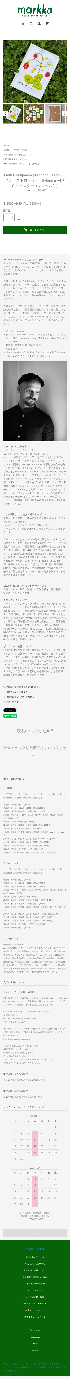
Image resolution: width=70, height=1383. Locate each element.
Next (64, 113)
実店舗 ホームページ (35, 1310)
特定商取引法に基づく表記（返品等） (22, 687)
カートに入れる (38, 229)
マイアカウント (35, 1290)
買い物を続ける (11, 702)
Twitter (35, 1344)
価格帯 (6, 150)
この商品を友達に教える (15, 692)
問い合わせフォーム (35, 1257)
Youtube (35, 1350)
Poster (6, 146)
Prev (5, 113)
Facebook (35, 1330)
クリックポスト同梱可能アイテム (17, 155)
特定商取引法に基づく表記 (35, 1277)
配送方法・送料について (35, 1270)
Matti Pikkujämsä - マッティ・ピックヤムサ (21, 164)
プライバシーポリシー (35, 1284)
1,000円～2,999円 (19, 150)
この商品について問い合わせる (18, 697)
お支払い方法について (35, 1264)
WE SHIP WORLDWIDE (35, 1304)
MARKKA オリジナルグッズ (14, 159)
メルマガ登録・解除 (35, 1297)
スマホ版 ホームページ (35, 1317)
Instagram (35, 1337)
